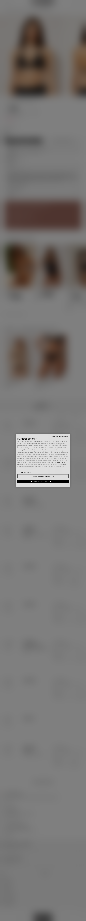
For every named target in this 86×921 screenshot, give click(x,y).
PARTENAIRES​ (26, 472)
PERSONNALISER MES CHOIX (43, 476)
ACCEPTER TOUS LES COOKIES (43, 481)
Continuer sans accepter (60, 436)
